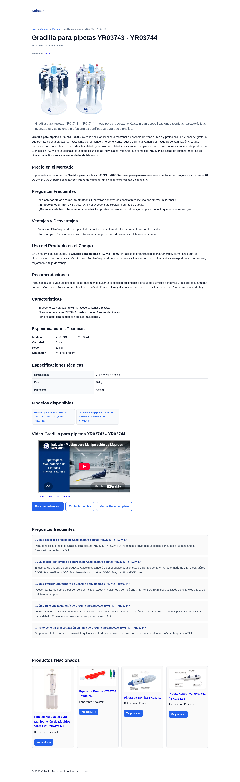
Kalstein (38, 11)
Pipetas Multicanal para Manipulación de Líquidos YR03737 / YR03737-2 (52, 721)
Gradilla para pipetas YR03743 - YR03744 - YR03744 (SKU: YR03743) (97, 416)
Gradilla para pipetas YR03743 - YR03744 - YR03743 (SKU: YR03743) (52, 416)
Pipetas (47, 53)
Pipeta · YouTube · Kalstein (54, 496)
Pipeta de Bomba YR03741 (142, 697)
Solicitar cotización (47, 506)
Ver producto (44, 742)
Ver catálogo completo (114, 506)
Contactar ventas (80, 506)
